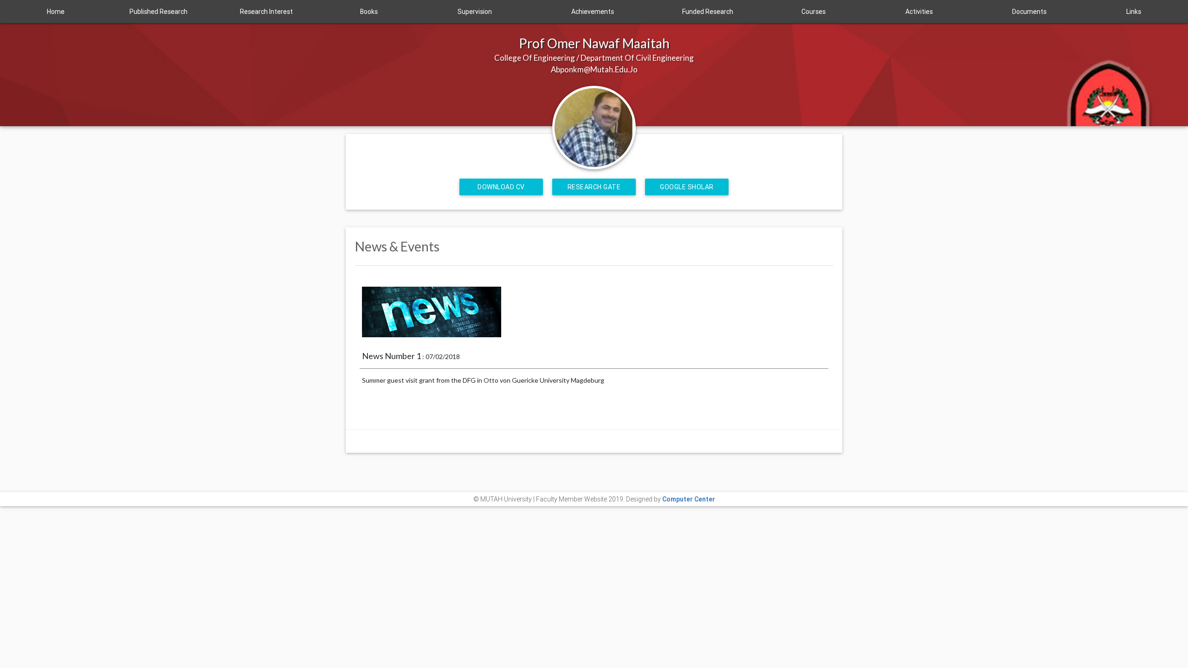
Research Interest (266, 11)
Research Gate (594, 187)
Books (369, 11)
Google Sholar (687, 187)
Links (1133, 11)
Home (56, 11)
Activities (919, 11)
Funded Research (707, 11)
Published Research (158, 11)
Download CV (501, 187)
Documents (1029, 11)
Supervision (475, 11)
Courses (813, 11)
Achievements (592, 11)
